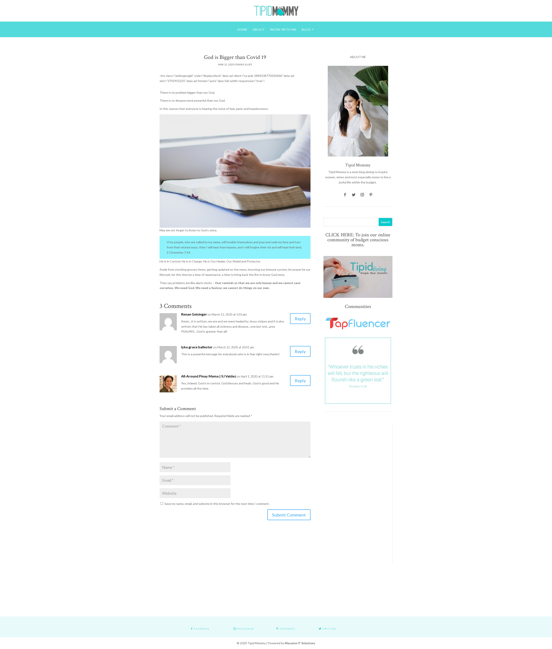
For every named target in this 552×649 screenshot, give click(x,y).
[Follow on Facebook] (345, 194)
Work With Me (283, 29)
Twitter (329, 628)
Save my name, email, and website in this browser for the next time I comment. (217, 503)
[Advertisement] (354, 487)
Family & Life (244, 64)
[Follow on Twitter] (353, 194)
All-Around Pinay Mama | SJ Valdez (208, 376)
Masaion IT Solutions (300, 643)
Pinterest (287, 628)
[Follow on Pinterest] (370, 194)
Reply (300, 318)
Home (242, 29)
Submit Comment (289, 514)
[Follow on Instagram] (362, 194)
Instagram (245, 628)
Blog (306, 29)
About (259, 29)
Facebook (201, 628)
